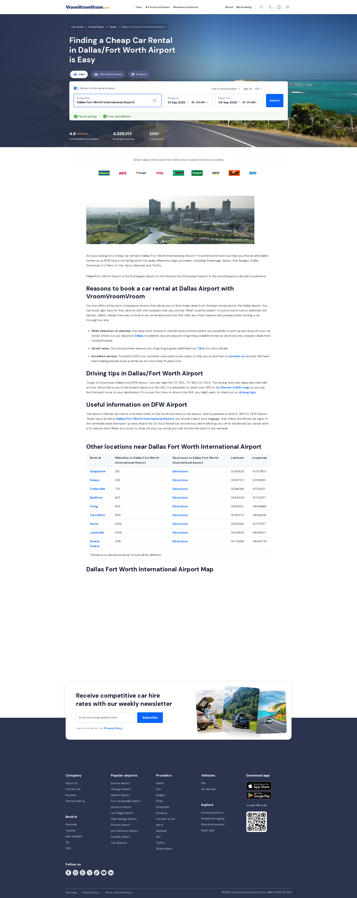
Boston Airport (120, 783)
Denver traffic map (235, 387)
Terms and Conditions (118, 892)
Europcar (161, 813)
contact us (236, 356)
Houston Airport (121, 807)
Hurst (94, 524)
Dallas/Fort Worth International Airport (145, 419)
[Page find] (262, 7)
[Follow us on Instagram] (75, 872)
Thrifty (160, 843)
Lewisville (97, 532)
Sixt (158, 837)
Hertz (159, 825)
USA (68, 848)
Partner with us (75, 801)
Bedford (96, 498)
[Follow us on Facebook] (68, 872)
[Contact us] (271, 7)
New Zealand (74, 836)
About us (71, 783)
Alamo (160, 783)
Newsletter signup (213, 818)
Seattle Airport (120, 837)
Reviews (71, 795)
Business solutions (185, 7)
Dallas (139, 336)
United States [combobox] (224, 88)
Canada (70, 830)
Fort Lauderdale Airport (126, 801)
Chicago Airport (121, 789)
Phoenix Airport (120, 825)
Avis (158, 789)
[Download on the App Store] (258, 786)
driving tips (247, 392)
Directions (180, 471)
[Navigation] (287, 7)
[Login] (279, 7)
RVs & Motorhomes (111, 74)
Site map (71, 892)
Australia (71, 824)
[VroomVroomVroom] (87, 7)
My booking (244, 7)
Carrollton (97, 515)
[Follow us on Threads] (82, 872)
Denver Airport (120, 795)
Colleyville (97, 489)
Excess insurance (212, 812)
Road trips (207, 830)
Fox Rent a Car (165, 819)
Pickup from (83, 98)
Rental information (213, 824)
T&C (200, 348)
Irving (94, 506)
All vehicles (208, 789)
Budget (160, 795)
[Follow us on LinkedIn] (111, 872)
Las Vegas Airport (122, 813)
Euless (94, 480)
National (161, 831)
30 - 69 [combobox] (251, 88)
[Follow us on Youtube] (104, 872)
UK (67, 842)
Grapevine (97, 471)
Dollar (159, 801)
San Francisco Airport (124, 831)
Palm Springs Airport (124, 819)
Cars (139, 7)
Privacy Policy (113, 728)
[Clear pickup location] (154, 100)
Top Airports (119, 843)
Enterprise (162, 807)
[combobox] (112, 102)
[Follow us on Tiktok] (96, 872)
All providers (164, 849)
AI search (141, 74)
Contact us (73, 789)
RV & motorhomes (158, 7)
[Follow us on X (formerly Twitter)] (89, 872)
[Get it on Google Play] (258, 795)
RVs (203, 783)
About (229, 7)
